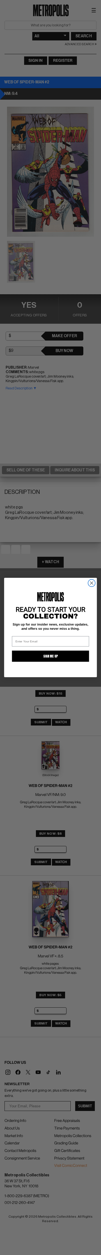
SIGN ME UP (50, 656)
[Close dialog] (91, 583)
